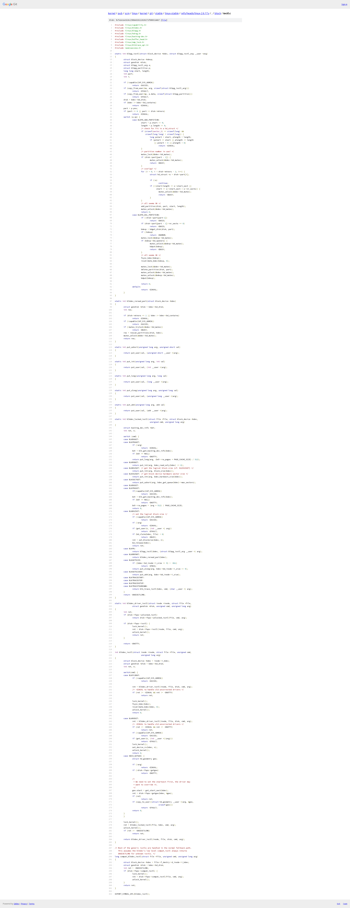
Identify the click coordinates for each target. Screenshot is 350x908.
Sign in (344, 4)
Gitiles (16, 903)
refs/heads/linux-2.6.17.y (195, 13)
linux (135, 13)
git (151, 13)
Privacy (24, 903)
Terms (31, 903)
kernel (111, 13)
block (218, 13)
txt (338, 903)
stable (159, 13)
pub (120, 13)
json (345, 903)
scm (127, 13)
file (164, 20)
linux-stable (172, 13)
